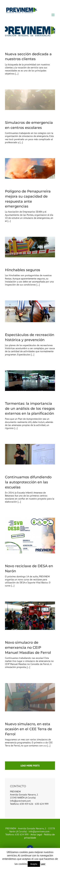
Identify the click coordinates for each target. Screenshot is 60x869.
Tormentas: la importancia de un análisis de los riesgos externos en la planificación (30, 408)
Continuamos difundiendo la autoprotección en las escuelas (28, 482)
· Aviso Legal (35, 834)
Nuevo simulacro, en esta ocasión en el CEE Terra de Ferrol (28, 729)
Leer (43, 863)
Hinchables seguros (22, 270)
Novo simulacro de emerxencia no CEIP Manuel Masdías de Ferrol (28, 647)
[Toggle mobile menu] (53, 15)
